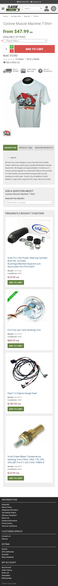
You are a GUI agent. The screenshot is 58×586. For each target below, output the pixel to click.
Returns (5, 539)
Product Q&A (25, 147)
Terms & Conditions (9, 526)
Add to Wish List (13, 62)
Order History (7, 570)
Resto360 (5, 505)
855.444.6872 (23, 2)
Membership (7, 578)
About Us (5, 518)
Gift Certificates (8, 552)
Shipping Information (10, 510)
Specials (5, 554)
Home (5, 16)
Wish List (5, 573)
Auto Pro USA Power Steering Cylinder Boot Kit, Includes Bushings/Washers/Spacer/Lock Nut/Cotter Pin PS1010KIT (27, 262)
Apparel (27, 16)
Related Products (44, 147)
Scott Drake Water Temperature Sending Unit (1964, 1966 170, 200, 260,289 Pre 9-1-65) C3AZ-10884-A (26, 459)
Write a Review (33, 59)
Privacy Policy (7, 523)
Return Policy (7, 507)
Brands (4, 549)
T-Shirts (36, 16)
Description (10, 147)
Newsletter (6, 575)
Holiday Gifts (16, 16)
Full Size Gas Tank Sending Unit (24, 329)
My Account (6, 567)
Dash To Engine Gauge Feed (22, 393)
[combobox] (29, 202)
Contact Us (36, 2)
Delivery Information (9, 521)
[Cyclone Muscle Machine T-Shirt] (29, 102)
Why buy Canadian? (9, 515)
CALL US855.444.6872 (47, 70)
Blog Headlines (8, 557)
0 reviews (20, 59)
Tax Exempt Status (9, 513)
